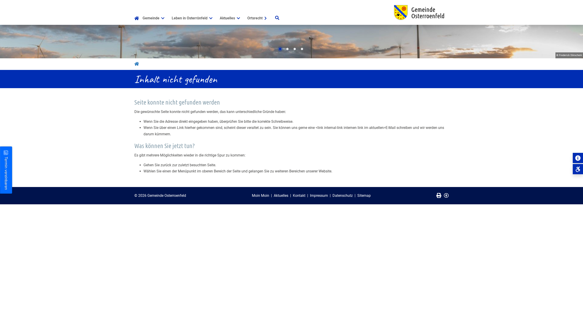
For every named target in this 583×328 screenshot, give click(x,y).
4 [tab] (302, 49)
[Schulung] (578, 169)
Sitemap (364, 195)
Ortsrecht (255, 18)
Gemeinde (151, 18)
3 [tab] (295, 49)
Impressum (319, 195)
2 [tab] (287, 49)
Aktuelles (227, 18)
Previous (8, 41)
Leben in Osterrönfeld (189, 18)
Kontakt (299, 195)
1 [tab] (280, 49)
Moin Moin (260, 195)
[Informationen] (578, 158)
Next (575, 41)
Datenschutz (342, 195)
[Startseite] (136, 19)
